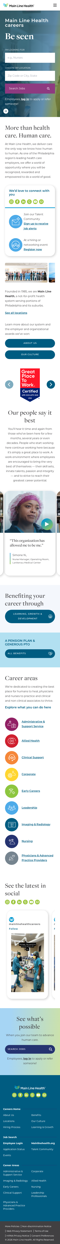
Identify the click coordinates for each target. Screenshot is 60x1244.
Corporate (29, 774)
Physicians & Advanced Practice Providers (37, 858)
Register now (33, 249)
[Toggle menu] (55, 5)
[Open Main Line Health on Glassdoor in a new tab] (29, 201)
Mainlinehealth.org (43, 1143)
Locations (8, 1121)
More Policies (12, 1226)
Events (7, 1155)
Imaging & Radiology (36, 824)
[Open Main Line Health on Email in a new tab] (41, 201)
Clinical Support (33, 757)
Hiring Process (11, 1127)
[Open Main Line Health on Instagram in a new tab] (11, 201)
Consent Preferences (43, 1235)
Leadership (29, 808)
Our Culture (30, 355)
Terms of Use (41, 1231)
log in (25, 99)
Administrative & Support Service (33, 724)
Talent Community (42, 1149)
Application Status (14, 1149)
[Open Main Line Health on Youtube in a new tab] (35, 201)
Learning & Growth (42, 1127)
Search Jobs (17, 88)
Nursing (27, 841)
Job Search (10, 1137)
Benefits (36, 1115)
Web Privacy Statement (19, 1231)
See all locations (16, 313)
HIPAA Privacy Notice (17, 1235)
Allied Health (31, 741)
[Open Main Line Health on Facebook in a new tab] (17, 201)
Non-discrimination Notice (36, 1226)
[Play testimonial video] (48, 525)
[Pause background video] (5, 111)
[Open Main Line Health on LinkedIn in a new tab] (23, 201)
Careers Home (11, 1109)
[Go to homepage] (18, 5)
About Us (30, 343)
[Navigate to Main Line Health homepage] (30, 1087)
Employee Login (13, 1143)
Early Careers (31, 791)
